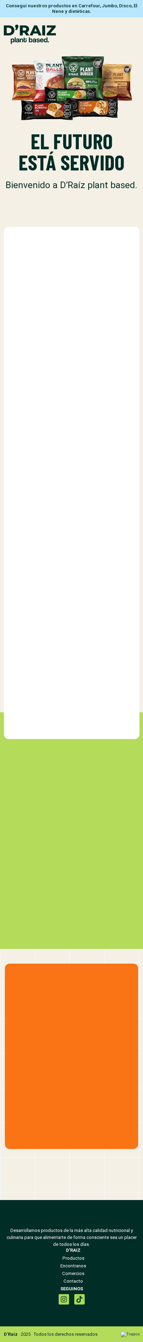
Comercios (73, 1273)
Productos (73, 1258)
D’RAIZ (73, 1250)
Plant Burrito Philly (71, 437)
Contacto (73, 1281)
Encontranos (73, 1265)
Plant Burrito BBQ (71, 755)
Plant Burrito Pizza (71, 596)
